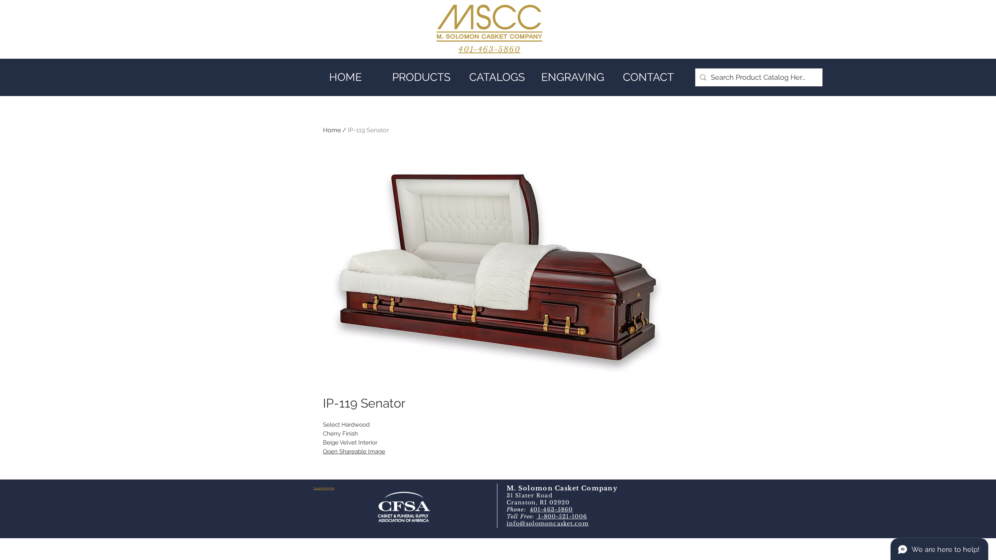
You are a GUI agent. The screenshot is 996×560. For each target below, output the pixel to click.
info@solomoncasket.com (548, 523)
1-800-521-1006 (561, 516)
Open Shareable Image (354, 451)
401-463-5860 (551, 509)
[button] (421, 77)
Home (332, 130)
